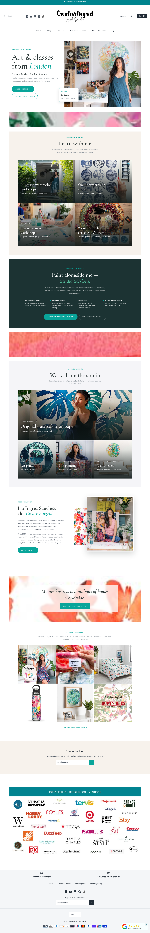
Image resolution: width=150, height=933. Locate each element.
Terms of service (65, 883)
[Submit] (91, 762)
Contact (51, 883)
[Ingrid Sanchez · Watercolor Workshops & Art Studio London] (125, 926)
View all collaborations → (75, 727)
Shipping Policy (96, 883)
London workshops (23, 89)
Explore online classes (25, 96)
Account (123, 16)
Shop (50, 31)
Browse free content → (92, 317)
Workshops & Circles (79, 31)
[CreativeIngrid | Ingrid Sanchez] (75, 16)
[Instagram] (35, 16)
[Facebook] (27, 16)
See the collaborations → (75, 606)
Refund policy (80, 883)
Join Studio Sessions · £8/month (60, 316)
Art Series (61, 31)
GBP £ (131, 16)
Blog (112, 31)
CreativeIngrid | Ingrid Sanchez (77, 921)
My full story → (28, 550)
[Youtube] (31, 16)
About (39, 31)
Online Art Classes (99, 31)
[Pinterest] (39, 16)
